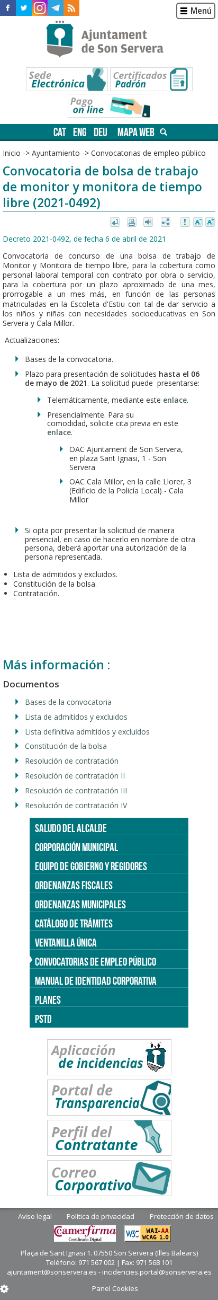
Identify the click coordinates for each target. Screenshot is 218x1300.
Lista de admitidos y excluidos (76, 717)
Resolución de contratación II (75, 776)
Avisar (185, 222)
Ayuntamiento (56, 153)
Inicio (12, 153)
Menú (201, 10)
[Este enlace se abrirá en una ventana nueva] (8, 8)
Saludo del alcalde (71, 828)
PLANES (48, 1000)
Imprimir (132, 222)
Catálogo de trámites (74, 923)
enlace (175, 400)
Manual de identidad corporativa (96, 981)
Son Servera (109, 40)
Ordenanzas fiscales (74, 885)
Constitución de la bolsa (66, 746)
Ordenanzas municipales (80, 904)
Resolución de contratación (72, 761)
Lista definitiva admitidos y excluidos (87, 732)
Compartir (166, 222)
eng (80, 132)
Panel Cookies (115, 1288)
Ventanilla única (66, 942)
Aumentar (210, 222)
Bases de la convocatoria (68, 702)
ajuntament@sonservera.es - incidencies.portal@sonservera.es (109, 1272)
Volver (116, 222)
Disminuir (198, 222)
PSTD (43, 1019)
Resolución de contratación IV (76, 805)
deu (100, 132)
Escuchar (149, 222)
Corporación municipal (76, 847)
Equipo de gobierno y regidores (91, 866)
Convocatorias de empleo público (95, 962)
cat (59, 132)
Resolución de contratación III (76, 790)
